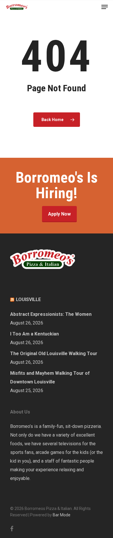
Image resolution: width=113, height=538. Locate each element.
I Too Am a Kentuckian (34, 334)
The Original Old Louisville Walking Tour (53, 353)
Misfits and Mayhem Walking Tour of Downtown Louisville (50, 377)
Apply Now (59, 214)
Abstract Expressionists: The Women (51, 314)
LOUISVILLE (28, 299)
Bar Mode (61, 515)
